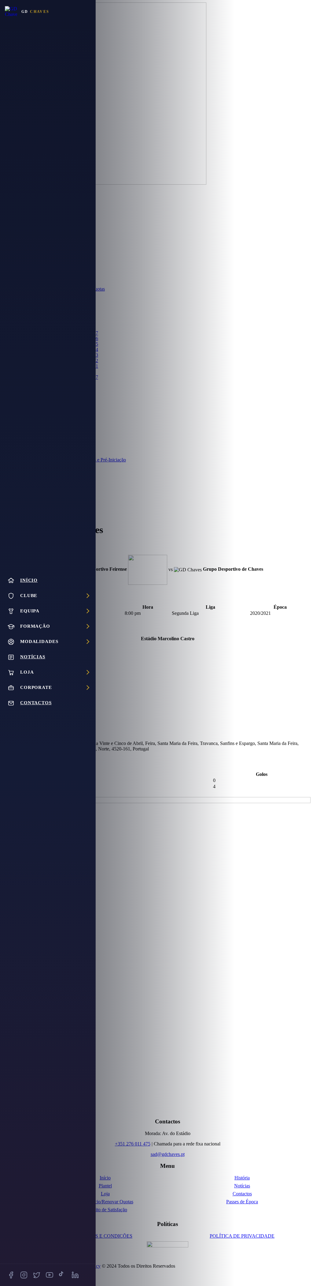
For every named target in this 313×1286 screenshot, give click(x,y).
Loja (105, 1193)
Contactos (242, 1193)
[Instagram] (24, 1275)
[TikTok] (62, 1275)
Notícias (242, 1185)
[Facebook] (11, 1275)
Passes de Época (242, 1201)
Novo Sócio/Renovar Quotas (105, 1201)
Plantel (105, 1185)
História (242, 1177)
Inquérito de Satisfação (105, 1209)
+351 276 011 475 (132, 1143)
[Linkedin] (75, 1275)
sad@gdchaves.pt (168, 1154)
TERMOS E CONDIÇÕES (105, 1236)
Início (105, 1177)
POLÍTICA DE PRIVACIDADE (242, 1236)
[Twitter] (36, 1275)
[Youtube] (49, 1275)
